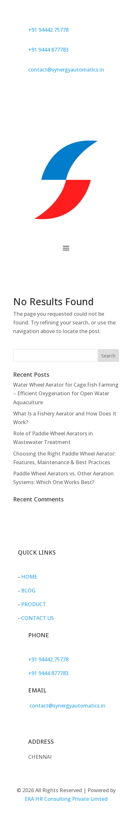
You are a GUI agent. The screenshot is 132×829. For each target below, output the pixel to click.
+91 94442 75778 (48, 29)
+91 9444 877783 (48, 49)
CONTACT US (37, 618)
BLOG (28, 590)
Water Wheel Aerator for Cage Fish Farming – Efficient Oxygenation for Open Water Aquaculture (66, 393)
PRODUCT (33, 604)
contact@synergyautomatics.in (66, 69)
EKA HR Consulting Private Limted (66, 798)
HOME (29, 576)
